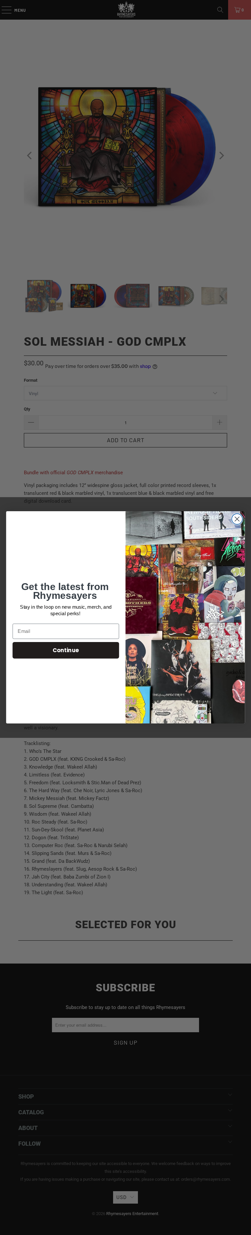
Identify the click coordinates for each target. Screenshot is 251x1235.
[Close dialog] (237, 519)
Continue (66, 650)
